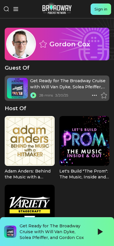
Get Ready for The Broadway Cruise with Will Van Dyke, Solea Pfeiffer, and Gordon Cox (68, 86)
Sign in (100, 9)
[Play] (99, 231)
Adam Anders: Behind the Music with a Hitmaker (28, 177)
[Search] (6, 9)
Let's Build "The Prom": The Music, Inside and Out (83, 177)
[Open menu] (16, 9)
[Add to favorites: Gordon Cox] (43, 44)
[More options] (94, 95)
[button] (94, 95)
